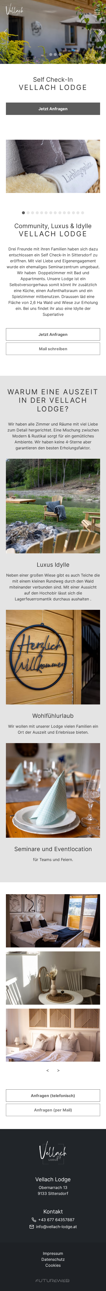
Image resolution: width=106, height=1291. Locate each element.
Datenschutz (53, 1259)
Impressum (53, 1253)
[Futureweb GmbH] (52, 1280)
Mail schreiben (53, 348)
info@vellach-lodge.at (56, 1226)
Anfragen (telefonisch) (53, 1095)
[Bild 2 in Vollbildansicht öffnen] (53, 978)
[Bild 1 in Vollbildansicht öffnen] (53, 920)
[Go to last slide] (47, 201)
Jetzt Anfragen (53, 108)
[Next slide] (100, 32)
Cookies (53, 1265)
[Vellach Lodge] (53, 1152)
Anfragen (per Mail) (53, 1109)
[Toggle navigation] (97, 12)
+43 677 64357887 (56, 1219)
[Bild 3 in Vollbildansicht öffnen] (53, 1035)
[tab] (46, 54)
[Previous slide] (5, 32)
